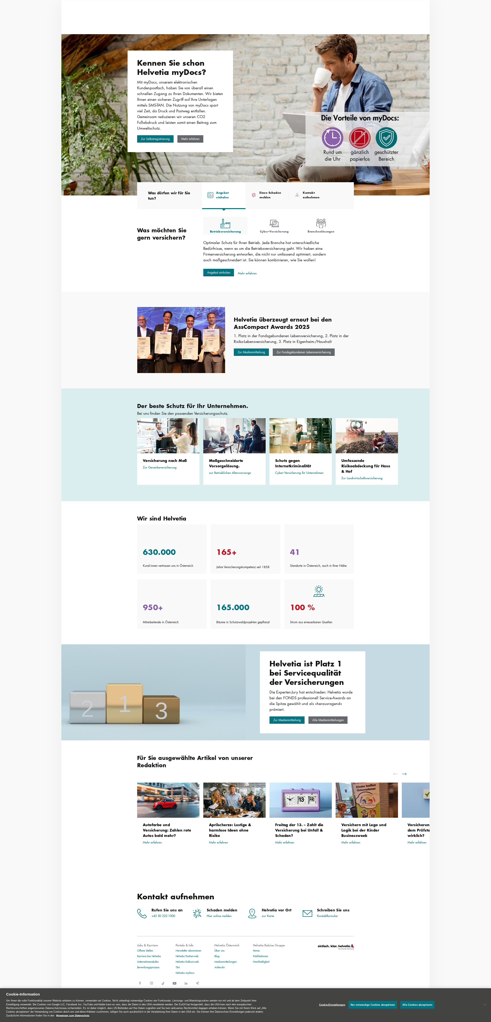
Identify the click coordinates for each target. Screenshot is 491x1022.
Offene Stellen (145, 950)
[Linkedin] (186, 985)
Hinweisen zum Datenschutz (73, 1015)
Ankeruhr (219, 967)
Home (256, 950)
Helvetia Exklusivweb (187, 961)
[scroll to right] (406, 774)
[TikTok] (163, 985)
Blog (216, 956)
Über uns (219, 950)
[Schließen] (485, 1004)
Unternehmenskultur (148, 961)
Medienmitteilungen (225, 961)
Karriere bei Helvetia (149, 956)
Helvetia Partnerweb (187, 956)
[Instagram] (151, 985)
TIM (178, 967)
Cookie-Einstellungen (332, 1004)
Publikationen (260, 956)
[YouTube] (174, 985)
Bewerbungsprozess (148, 967)
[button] (155, 138)
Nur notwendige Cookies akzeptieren (373, 1004)
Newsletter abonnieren (188, 950)
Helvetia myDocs (185, 973)
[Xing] (197, 985)
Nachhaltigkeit (261, 961)
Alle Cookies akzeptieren (417, 1004)
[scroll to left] (398, 774)
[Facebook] (140, 985)
